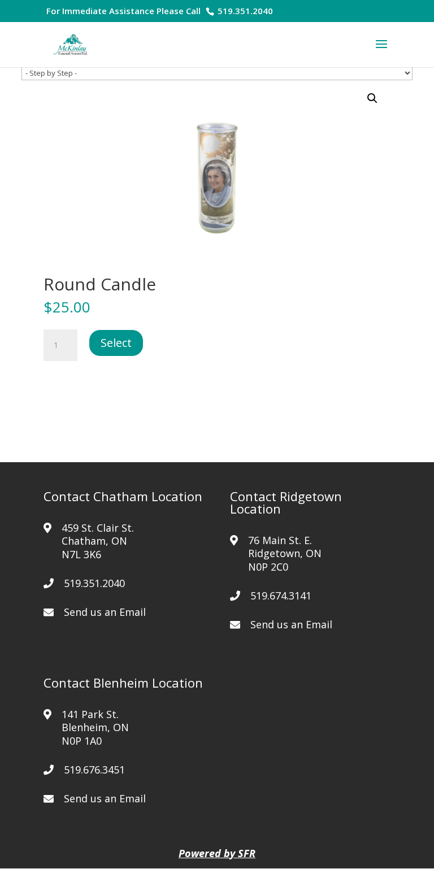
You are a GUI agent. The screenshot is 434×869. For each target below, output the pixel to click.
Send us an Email (105, 612)
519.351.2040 (244, 10)
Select (116, 342)
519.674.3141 (280, 595)
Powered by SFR (217, 853)
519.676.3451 (94, 769)
